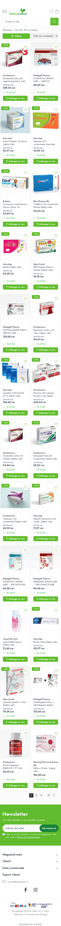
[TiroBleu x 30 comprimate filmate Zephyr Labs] (45, 183)
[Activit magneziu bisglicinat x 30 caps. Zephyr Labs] (15, 744)
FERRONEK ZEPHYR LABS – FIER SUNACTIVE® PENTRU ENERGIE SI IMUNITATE (45, 583)
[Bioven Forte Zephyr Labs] (45, 621)
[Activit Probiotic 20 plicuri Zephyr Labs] (15, 120)
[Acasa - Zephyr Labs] (18, 11)
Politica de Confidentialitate (28, 837)
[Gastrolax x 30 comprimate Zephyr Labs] (15, 498)
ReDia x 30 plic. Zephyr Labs (44, 770)
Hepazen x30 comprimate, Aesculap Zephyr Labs (44, 143)
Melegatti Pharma (41, 75)
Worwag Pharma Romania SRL (45, 763)
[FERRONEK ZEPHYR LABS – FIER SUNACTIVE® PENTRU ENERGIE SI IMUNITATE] (45, 560)
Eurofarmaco (9, 75)
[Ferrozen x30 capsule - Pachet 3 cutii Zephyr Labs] (45, 372)
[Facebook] (25, 890)
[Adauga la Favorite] (26, 47)
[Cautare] (54, 21)
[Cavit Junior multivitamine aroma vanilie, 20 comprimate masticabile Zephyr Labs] (15, 183)
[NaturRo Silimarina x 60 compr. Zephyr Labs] (45, 498)
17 (49, 795)
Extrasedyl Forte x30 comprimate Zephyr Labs (45, 457)
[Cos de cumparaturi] (56, 12)
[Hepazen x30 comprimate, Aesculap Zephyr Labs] (45, 120)
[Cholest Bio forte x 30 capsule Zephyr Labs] (15, 435)
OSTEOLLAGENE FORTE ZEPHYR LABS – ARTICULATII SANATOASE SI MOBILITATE (15, 332)
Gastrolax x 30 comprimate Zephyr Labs (14, 520)
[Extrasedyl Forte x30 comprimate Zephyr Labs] (45, 435)
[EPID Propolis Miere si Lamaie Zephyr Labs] (45, 246)
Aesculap (7, 138)
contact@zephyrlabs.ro (17, 881)
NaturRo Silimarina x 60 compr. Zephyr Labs (44, 520)
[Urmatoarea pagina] (54, 795)
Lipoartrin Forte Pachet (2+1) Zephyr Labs (13, 394)
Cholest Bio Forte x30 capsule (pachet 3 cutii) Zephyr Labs (14, 80)
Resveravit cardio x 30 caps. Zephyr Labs (43, 332)
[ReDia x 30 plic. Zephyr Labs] (45, 744)
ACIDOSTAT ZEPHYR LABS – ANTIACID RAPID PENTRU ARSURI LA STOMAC (15, 583)
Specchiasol (39, 264)
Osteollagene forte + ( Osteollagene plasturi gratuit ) (43, 704)
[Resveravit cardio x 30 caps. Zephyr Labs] (45, 309)
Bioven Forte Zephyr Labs (45, 642)
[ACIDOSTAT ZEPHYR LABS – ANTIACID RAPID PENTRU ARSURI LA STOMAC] (15, 560)
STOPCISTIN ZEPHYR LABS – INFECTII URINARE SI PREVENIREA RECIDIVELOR (45, 80)
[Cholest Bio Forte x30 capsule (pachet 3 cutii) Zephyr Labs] (15, 57)
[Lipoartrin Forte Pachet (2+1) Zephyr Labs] (15, 372)
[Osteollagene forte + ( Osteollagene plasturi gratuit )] (45, 681)
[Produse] (4, 12)
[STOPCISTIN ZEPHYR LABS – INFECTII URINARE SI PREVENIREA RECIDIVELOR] (45, 57)
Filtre (17, 36)
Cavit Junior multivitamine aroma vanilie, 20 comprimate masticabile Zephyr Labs (15, 206)
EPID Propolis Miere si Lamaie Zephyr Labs (43, 269)
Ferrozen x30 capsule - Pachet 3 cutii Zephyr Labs (44, 394)
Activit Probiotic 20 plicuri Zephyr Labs (15, 143)
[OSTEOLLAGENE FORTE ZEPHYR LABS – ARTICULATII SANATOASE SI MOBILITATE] (15, 309)
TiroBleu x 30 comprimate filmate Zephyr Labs (45, 206)
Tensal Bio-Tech (10, 639)
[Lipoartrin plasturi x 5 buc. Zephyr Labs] (15, 681)
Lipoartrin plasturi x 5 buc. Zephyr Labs (15, 704)
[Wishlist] (51, 12)
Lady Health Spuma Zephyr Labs (12, 643)
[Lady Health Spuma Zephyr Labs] (15, 621)
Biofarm (6, 201)
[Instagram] (35, 890)
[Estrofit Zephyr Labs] (15, 246)
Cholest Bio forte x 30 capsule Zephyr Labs (13, 457)
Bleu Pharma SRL (41, 201)
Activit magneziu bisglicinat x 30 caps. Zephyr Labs (13, 767)
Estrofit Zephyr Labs (12, 267)
